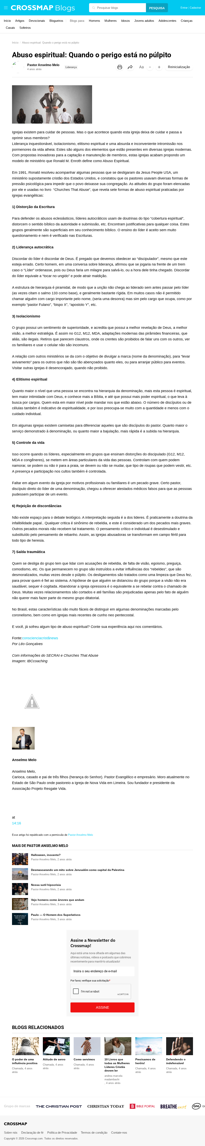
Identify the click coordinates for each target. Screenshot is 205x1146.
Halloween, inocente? (46, 855)
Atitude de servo (54, 1059)
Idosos (125, 20)
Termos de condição (94, 1132)
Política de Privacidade (62, 1132)
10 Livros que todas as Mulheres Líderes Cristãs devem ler (117, 1065)
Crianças (187, 20)
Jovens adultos (144, 20)
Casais (10, 27)
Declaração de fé (32, 1132)
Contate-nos (119, 1132)
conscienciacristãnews (40, 638)
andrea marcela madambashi (113, 1077)
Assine (102, 1007)
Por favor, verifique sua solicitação (90, 980)
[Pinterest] (156, 77)
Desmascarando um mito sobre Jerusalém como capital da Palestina (77, 869)
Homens (94, 20)
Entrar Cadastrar (191, 7)
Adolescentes (167, 20)
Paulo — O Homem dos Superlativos (55, 914)
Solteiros (25, 27)
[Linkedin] (148, 77)
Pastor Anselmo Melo (80, 834)
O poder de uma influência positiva (24, 1061)
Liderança (71, 67)
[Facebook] (131, 77)
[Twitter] (139, 77)
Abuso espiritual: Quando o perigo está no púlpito (50, 42)
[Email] (164, 77)
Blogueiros (56, 20)
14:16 (16, 823)
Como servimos (84, 1059)
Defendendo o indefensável (176, 1061)
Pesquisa (157, 8)
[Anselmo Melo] (32, 718)
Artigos (19, 20)
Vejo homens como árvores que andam (57, 899)
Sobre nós (10, 1132)
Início (7, 20)
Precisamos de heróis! (145, 1061)
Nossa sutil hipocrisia (46, 884)
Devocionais (37, 20)
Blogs (65, 7)
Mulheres (111, 20)
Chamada (17, 1068)
